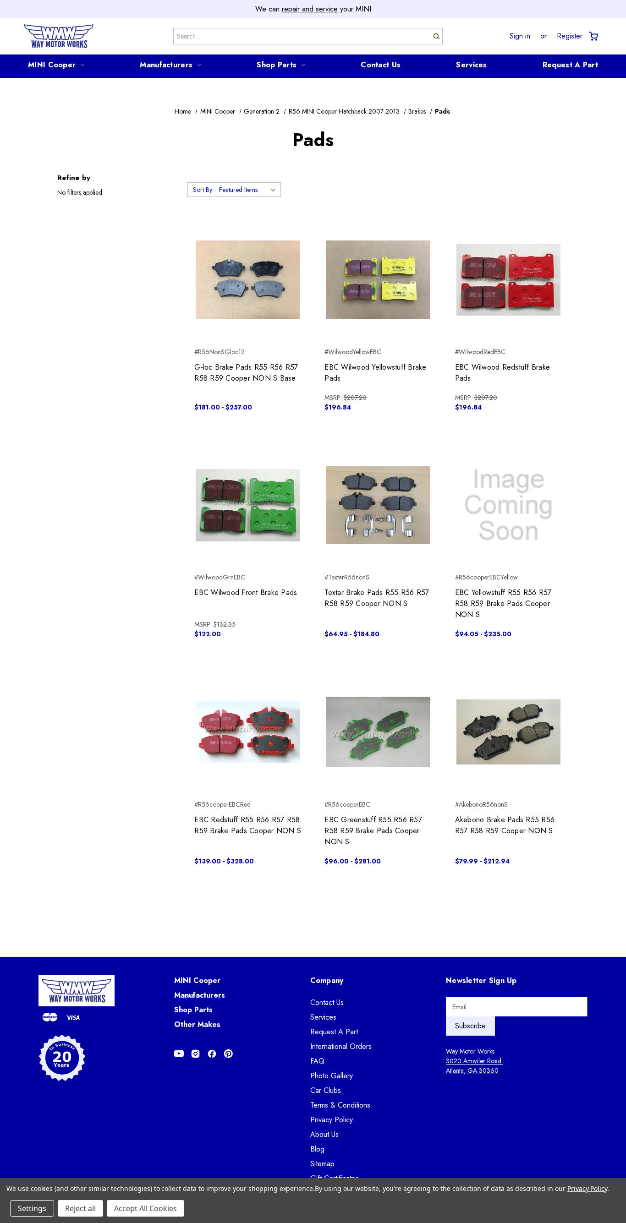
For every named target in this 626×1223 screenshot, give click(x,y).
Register (569, 36)
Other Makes (197, 1024)
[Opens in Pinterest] (228, 1054)
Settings (32, 1208)
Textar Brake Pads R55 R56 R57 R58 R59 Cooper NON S (376, 598)
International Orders (341, 1046)
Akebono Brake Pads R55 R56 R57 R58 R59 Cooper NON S (505, 825)
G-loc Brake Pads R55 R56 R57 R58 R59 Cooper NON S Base (246, 372)
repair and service (310, 9)
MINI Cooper (52, 65)
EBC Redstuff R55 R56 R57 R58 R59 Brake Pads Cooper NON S (247, 825)
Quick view (248, 263)
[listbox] (249, 190)
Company (327, 980)
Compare (245, 279)
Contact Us (381, 65)
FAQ (317, 1061)
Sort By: (203, 189)
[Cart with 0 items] (592, 36)
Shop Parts (277, 65)
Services (471, 65)
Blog (317, 1149)
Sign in (520, 36)
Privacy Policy (331, 1119)
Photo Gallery (331, 1075)
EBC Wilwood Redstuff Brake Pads (502, 372)
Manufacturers (166, 65)
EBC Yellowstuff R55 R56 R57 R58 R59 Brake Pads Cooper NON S (503, 603)
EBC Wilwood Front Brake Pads (245, 592)
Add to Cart (378, 295)
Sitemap (322, 1163)
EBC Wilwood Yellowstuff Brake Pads (375, 372)
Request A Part (570, 65)
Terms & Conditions (340, 1105)
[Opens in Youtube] (179, 1054)
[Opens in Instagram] (195, 1054)
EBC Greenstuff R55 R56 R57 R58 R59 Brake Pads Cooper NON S (373, 830)
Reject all (80, 1208)
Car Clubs (325, 1090)
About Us (324, 1134)
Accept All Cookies (145, 1208)
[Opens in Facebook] (212, 1054)
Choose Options (247, 295)
